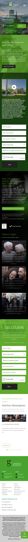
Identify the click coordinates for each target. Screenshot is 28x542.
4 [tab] (11, 449)
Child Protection (17, 487)
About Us (4, 483)
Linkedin (20, 474)
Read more (6, 445)
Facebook (21, 477)
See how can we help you (8, 26)
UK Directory (17, 539)
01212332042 (8, 507)
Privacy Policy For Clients (19, 491)
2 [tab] (8, 449)
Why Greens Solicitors (7, 491)
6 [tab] (14, 449)
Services (16, 483)
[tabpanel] (14, 430)
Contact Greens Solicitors (8, 477)
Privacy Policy (17, 494)
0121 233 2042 (14, 327)
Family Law (16, 485)
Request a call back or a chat (14, 342)
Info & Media (5, 494)
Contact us (21, 26)
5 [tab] (13, 449)
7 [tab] (16, 449)
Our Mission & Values (6, 487)
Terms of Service (17, 492)
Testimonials (17, 489)
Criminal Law (5, 489)
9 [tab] (19, 449)
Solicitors (10, 539)
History (3, 485)
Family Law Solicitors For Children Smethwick (13, 208)
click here (22, 411)
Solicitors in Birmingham (8, 66)
